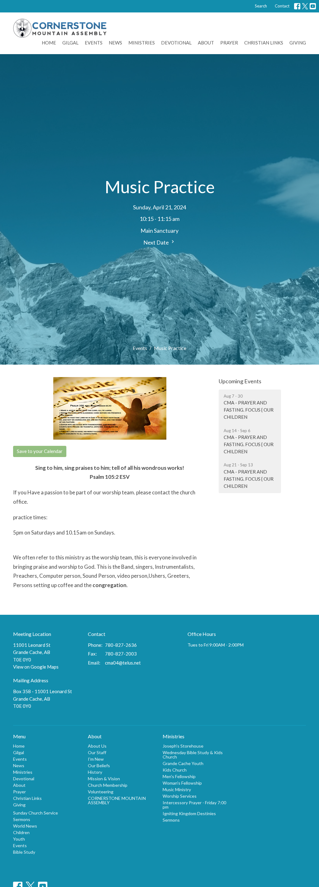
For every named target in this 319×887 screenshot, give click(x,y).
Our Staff (97, 752)
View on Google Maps (36, 667)
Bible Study (24, 852)
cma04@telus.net (123, 662)
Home (49, 42)
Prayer (229, 42)
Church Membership (107, 785)
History (95, 772)
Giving (297, 42)
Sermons (21, 819)
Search (261, 5)
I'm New (96, 759)
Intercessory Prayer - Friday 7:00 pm (194, 805)
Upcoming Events (240, 381)
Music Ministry (177, 789)
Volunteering (100, 791)
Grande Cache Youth (183, 763)
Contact (282, 5)
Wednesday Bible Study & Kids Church (193, 754)
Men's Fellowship (179, 776)
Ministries (141, 42)
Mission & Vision (104, 778)
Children (21, 832)
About (206, 42)
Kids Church (175, 770)
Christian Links (263, 42)
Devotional (176, 42)
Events (93, 42)
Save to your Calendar (40, 451)
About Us (97, 746)
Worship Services (180, 796)
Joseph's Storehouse (183, 746)
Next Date (156, 242)
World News (25, 826)
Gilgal (70, 42)
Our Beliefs (99, 765)
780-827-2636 (121, 645)
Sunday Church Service (35, 812)
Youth (19, 839)
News (115, 42)
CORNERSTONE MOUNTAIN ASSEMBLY (117, 800)
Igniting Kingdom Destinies (189, 813)
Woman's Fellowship (182, 783)
